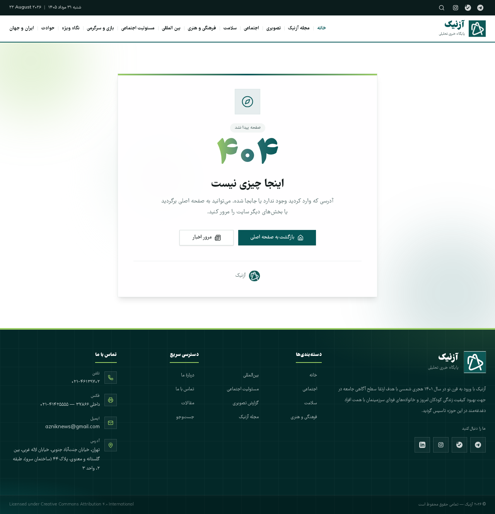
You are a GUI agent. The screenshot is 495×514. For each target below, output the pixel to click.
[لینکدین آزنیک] (422, 445)
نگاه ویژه (71, 28)
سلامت (230, 28)
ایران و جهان (21, 28)
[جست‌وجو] (441, 7)
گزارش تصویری (246, 403)
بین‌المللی (251, 375)
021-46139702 (86, 382)
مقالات (187, 403)
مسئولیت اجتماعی (138, 28)
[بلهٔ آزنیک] (468, 7)
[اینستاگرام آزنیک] (455, 7)
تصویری (273, 28)
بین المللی (171, 28)
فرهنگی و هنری (202, 28)
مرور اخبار (202, 237)
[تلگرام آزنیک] (480, 7)
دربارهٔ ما (187, 375)
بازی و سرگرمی (100, 28)
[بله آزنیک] (459, 445)
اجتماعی (251, 28)
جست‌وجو (185, 417)
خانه (321, 28)
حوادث (48, 28)
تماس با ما (185, 389)
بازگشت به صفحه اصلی (272, 237)
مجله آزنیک (299, 28)
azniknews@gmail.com (72, 427)
